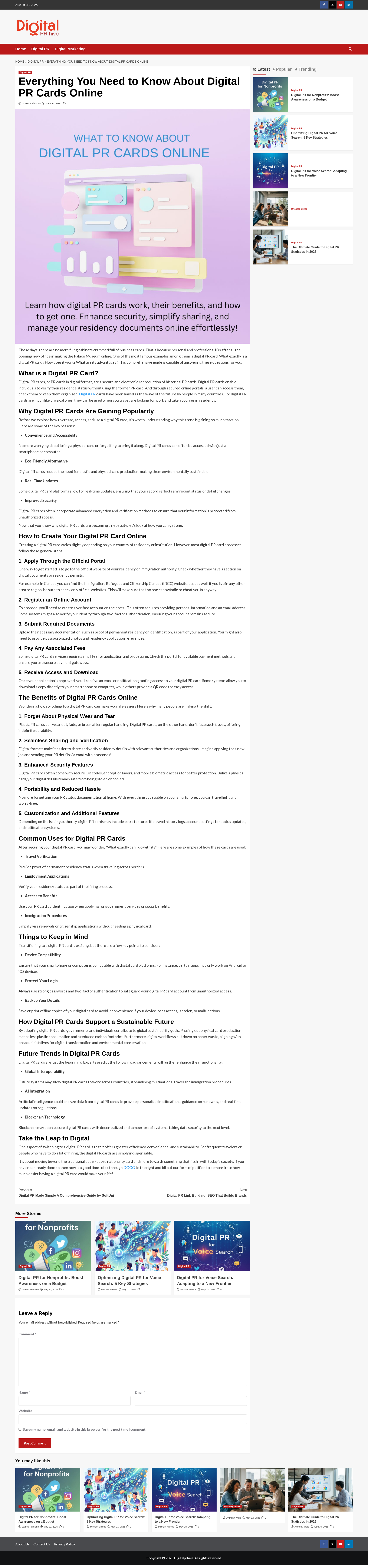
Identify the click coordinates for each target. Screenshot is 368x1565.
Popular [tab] (283, 69)
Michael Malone (109, 1289)
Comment (27, 1334)
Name (24, 1392)
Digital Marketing (70, 49)
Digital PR (40, 49)
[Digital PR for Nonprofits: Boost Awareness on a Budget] (53, 1246)
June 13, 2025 (54, 103)
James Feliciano (31, 103)
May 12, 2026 (253, 1517)
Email (140, 1392)
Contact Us (41, 1544)
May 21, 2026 (129, 1289)
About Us (22, 1544)
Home (20, 49)
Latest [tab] (263, 69)
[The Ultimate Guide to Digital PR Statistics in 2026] (270, 246)
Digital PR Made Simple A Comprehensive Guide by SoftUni (66, 1192)
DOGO (129, 1167)
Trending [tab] (306, 69)
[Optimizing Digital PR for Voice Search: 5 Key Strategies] (133, 1246)
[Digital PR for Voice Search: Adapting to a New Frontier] (212, 1246)
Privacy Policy (64, 1544)
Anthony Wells (233, 1517)
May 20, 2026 (208, 1289)
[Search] (350, 49)
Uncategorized (299, 209)
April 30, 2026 (321, 1526)
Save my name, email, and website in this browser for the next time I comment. (84, 1429)
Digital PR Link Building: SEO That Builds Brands (207, 1192)
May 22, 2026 (51, 1289)
